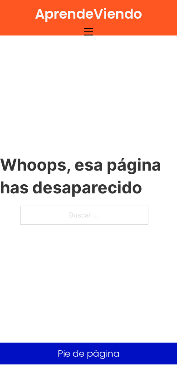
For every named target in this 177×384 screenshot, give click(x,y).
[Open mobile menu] (88, 31)
